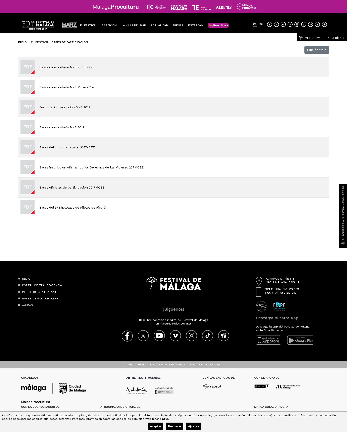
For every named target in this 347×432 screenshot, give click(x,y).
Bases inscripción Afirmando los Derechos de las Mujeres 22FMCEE (91, 167)
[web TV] (310, 24)
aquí (165, 418)
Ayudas (27, 305)
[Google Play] (300, 340)
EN (261, 24)
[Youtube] (283, 24)
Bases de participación (70, 42)
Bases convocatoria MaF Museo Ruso (67, 87)
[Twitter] (276, 24)
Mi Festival (313, 38)
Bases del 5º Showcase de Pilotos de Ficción (73, 207)
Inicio (22, 42)
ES (255, 24)
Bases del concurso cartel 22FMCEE (67, 147)
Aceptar (155, 426)
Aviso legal (136, 364)
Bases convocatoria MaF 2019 (62, 127)
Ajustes (193, 426)
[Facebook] (269, 24)
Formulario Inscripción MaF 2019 (64, 107)
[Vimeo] (290, 24)
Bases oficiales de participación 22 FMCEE (71, 187)
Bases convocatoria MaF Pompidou (66, 67)
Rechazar (174, 426)
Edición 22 (315, 50)
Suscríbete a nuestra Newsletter (343, 213)
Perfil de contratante (40, 291)
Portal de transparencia (42, 285)
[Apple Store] (317, 24)
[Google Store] (324, 24)
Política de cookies (205, 364)
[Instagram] (296, 24)
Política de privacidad (167, 364)
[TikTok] (303, 24)
